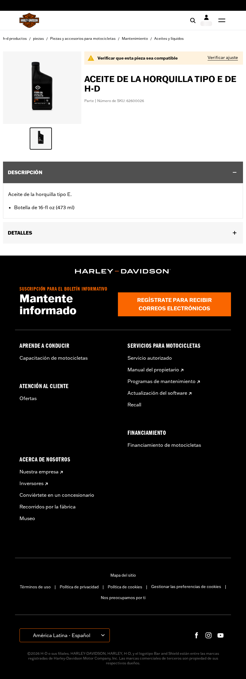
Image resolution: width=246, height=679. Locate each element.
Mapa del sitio (123, 575)
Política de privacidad (79, 586)
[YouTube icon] (220, 635)
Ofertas (28, 398)
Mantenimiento (135, 38)
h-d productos (15, 38)
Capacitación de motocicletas (54, 358)
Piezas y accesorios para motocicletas (83, 38)
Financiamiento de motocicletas (164, 445)
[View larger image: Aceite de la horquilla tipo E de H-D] (42, 86)
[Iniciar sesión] (206, 20)
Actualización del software (157, 393)
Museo (27, 518)
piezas (38, 38)
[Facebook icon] (196, 635)
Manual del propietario (153, 370)
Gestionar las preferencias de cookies (186, 586)
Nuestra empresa (39, 472)
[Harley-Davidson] (123, 271)
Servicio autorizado (150, 358)
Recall (134, 405)
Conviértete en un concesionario (57, 495)
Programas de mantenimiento (162, 381)
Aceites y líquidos (169, 38)
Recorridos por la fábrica (48, 507)
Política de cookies (125, 586)
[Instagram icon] (208, 635)
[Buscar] (193, 20)
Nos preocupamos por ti (123, 597)
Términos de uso (35, 586)
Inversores (32, 483)
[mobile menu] (220, 20)
